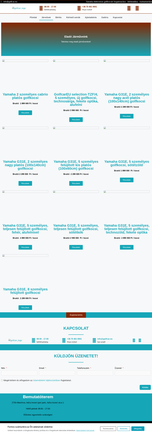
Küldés (145, 387)
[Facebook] (129, 8)
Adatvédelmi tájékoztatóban (46, 380)
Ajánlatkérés (91, 17)
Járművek (46, 17)
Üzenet (118, 368)
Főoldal (33, 17)
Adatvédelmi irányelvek (85, 430)
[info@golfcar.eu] (94, 340)
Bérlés (58, 17)
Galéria (104, 17)
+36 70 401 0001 (89, 7)
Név (3, 368)
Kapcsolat (117, 17)
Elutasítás (124, 429)
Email (41, 368)
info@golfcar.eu (104, 339)
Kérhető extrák (73, 17)
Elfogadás (138, 429)
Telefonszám (83, 368)
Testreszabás (108, 429)
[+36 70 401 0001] (79, 8)
